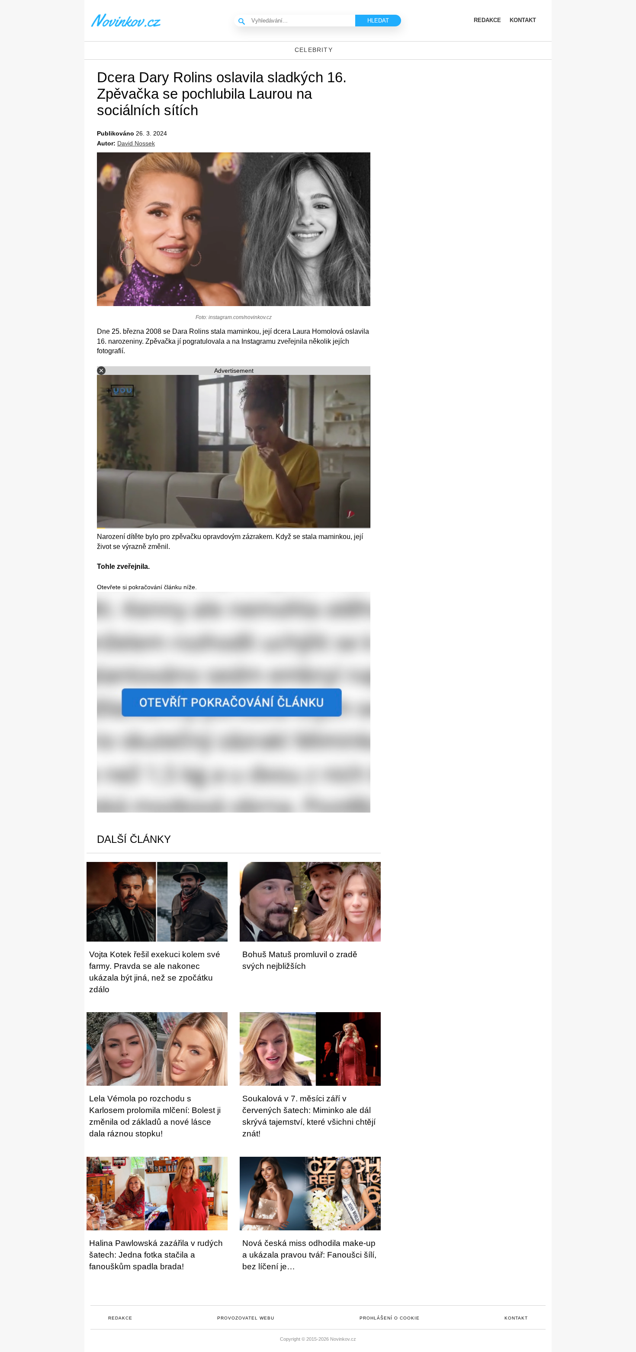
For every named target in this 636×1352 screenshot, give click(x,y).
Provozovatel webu (245, 1318)
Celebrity (314, 49)
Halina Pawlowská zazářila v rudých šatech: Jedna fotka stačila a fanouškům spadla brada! (156, 1255)
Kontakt (516, 1318)
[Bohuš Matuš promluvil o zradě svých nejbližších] (310, 901)
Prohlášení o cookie (390, 1318)
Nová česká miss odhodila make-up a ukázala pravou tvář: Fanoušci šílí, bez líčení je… (309, 1255)
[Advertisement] (478, 129)
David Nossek (136, 143)
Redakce (120, 1318)
